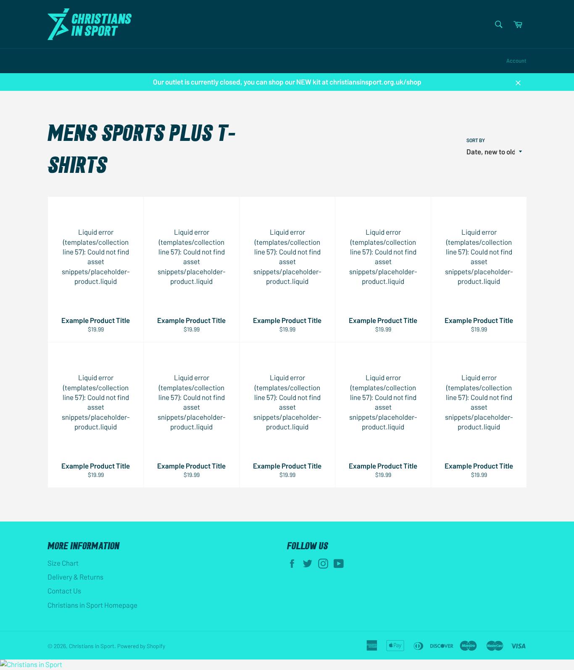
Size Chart (63, 563)
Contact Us (64, 590)
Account (516, 60)
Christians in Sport (91, 645)
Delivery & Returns (75, 576)
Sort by (475, 140)
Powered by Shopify (141, 645)
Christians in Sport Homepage (92, 605)
